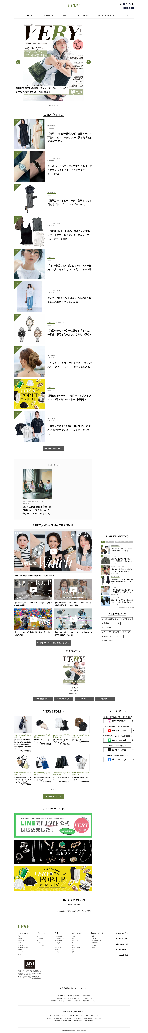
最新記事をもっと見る (52, 448)
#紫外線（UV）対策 (110, 623)
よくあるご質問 (67, 991)
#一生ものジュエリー (111, 619)
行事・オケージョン (23, 938)
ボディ (39, 934)
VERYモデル (95, 934)
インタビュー (95, 929)
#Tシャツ (127, 619)
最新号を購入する (42, 699)
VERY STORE (52, 712)
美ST (82, 1006)
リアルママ (58, 943)
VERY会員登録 (122, 946)
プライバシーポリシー (76, 989)
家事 (73, 936)
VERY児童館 (58, 927)
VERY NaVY (121, 940)
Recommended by (124, 607)
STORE (77, 986)
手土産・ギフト (76, 938)
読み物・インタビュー (106, 15)
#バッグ (126, 632)
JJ (50, 1006)
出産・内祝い (59, 931)
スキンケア (40, 929)
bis (87, 1006)
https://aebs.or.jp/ (36, 968)
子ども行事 (58, 938)
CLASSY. (56, 1006)
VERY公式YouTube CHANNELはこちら (52, 643)
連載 (93, 927)
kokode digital (89, 1011)
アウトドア (75, 931)
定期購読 (104, 699)
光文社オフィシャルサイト (90, 991)
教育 (56, 940)
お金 (73, 940)
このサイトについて (61, 989)
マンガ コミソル (88, 1009)
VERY (63, 1006)
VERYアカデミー (96, 931)
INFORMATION (86, 986)
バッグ (20, 929)
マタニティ (21, 943)
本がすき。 (98, 1009)
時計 (19, 945)
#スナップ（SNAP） (111, 632)
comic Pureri (77, 1009)
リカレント (95, 936)
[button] (49, 105)
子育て (65, 15)
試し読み (84, 699)
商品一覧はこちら (52, 787)
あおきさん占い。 (123, 924)
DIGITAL (69, 986)
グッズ (57, 936)
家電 (73, 943)
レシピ (73, 927)
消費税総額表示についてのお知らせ (74, 979)
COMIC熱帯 (67, 1009)
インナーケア (40, 936)
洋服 (19, 934)
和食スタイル (94, 1006)
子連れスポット (59, 929)
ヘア (38, 931)
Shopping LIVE (122, 935)
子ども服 (57, 934)
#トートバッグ (108, 640)
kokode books (78, 1011)
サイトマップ (88, 989)
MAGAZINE (61, 986)
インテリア (75, 929)
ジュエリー (21, 931)
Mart (76, 1006)
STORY (70, 1006)
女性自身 (49, 1009)
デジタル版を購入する (63, 699)
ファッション (29, 15)
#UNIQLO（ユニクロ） (112, 636)
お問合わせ (77, 991)
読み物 (93, 938)
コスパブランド (22, 936)
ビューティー (49, 15)
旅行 (73, 934)
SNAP (20, 940)
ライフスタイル (83, 15)
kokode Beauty (67, 1011)
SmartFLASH (58, 1009)
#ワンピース (107, 627)
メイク (39, 927)
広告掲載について (55, 991)
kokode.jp (57, 1011)
